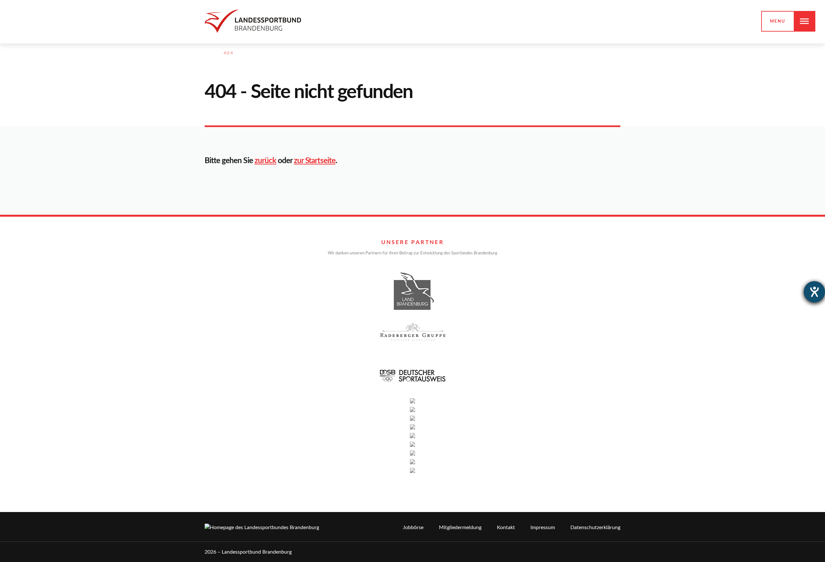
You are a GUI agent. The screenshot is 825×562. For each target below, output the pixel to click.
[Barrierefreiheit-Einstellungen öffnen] (814, 291)
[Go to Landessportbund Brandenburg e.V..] (208, 53)
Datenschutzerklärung (595, 527)
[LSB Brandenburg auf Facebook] (575, 53)
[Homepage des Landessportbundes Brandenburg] (253, 21)
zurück (265, 161)
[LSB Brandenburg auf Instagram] (589, 53)
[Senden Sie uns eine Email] (603, 53)
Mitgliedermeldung (460, 527)
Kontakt (506, 527)
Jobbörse (413, 527)
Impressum (542, 527)
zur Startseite (314, 161)
